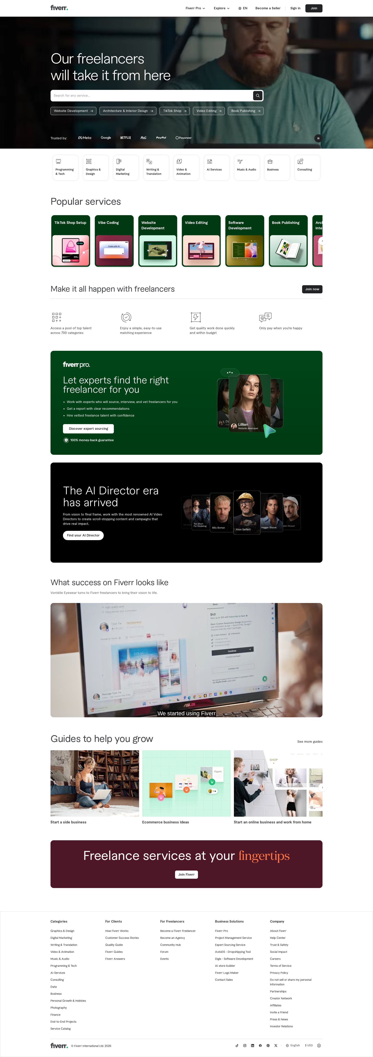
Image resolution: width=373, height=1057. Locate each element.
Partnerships (278, 991)
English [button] (295, 1045)
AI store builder (225, 966)
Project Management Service (233, 938)
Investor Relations (281, 1026)
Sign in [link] (295, 8)
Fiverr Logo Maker (227, 973)
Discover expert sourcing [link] (88, 428)
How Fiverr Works (116, 931)
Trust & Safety (279, 945)
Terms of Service (280, 966)
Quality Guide (114, 945)
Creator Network (281, 998)
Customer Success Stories (122, 938)
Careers (275, 959)
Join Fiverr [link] (186, 874)
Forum (164, 952)
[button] (195, 8)
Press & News (279, 1019)
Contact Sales (224, 980)
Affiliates (275, 1005)
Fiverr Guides (114, 952)
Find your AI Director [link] (83, 535)
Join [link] (314, 8)
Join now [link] (312, 289)
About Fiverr (278, 931)
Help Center (278, 938)
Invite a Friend (279, 1012)
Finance (55, 1015)
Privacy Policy (279, 973)
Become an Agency (172, 938)
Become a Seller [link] (268, 8)
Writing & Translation (64, 945)
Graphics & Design (62, 931)
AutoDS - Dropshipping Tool (233, 952)
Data (54, 987)
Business (56, 994)
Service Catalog (61, 1029)
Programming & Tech (64, 966)
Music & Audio (60, 959)
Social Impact (278, 952)
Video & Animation (62, 952)
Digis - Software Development (234, 959)
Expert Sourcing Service (230, 945)
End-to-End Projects (63, 1022)
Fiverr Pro (221, 931)
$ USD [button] (309, 1045)
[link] (73, 111)
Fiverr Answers (115, 959)
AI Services (58, 973)
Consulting (57, 980)
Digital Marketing (61, 938)
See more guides (309, 741)
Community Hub (170, 945)
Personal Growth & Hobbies (68, 1001)
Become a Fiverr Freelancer (178, 931)
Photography (59, 1008)
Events (164, 959)
